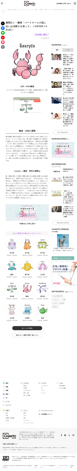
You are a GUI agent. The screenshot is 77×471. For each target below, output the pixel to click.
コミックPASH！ (13, 449)
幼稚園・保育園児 (10, 418)
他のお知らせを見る (63, 222)
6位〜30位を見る (63, 132)
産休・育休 (26, 393)
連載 (7, 390)
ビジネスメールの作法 (58, 303)
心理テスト (55, 307)
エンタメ (44, 383)
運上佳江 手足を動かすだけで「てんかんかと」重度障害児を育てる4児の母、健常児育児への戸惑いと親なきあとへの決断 (68, 104)
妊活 (7, 413)
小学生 (7, 420)
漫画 (7, 394)
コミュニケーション (28, 422)
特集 (7, 387)
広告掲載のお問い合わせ (63, 3)
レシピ (8, 401)
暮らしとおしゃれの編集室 (32, 447)
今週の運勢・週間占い (41, 34)
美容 (24, 418)
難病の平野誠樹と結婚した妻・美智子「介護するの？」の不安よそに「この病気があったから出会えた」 (68, 88)
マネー (25, 415)
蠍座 (36, 9)
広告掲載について (46, 414)
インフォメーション (47, 410)
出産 (7, 415)
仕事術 (25, 388)
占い (7, 398)
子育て (8, 410)
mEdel (16, 447)
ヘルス (61, 383)
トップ (3, 9)
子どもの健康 (62, 388)
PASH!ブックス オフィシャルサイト (26, 449)
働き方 (25, 385)
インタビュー (56, 299)
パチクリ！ (5, 449)
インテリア (26, 420)
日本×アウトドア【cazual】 (45, 447)
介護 (64, 299)
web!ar (12, 447)
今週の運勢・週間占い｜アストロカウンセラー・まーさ (20, 9)
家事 (24, 413)
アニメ (43, 390)
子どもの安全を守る (58, 296)
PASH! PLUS (22, 447)
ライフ (25, 410)
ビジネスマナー (27, 390)
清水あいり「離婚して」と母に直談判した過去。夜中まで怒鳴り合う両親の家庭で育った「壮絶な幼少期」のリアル (68, 119)
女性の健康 (62, 385)
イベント (43, 393)
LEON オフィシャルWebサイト (60, 447)
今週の (22, 223)
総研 (7, 383)
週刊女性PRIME (6, 447)
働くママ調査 (26, 395)
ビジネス (26, 383)
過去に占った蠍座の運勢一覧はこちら (27, 335)
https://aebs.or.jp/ (16, 460)
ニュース (8, 405)
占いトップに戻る (27, 328)
